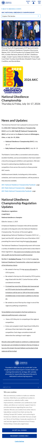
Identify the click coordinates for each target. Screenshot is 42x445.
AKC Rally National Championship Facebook (17, 191)
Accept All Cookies (19, 430)
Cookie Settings (19, 441)
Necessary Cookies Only (19, 436)
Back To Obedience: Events (12, 9)
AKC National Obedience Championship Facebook (19, 185)
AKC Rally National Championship (13, 188)
